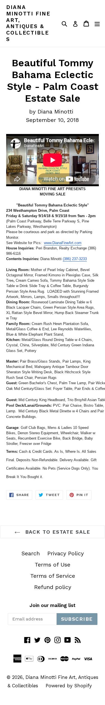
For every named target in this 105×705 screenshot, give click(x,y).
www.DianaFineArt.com (62, 243)
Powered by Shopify (69, 685)
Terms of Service (52, 575)
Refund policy (52, 587)
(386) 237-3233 (75, 259)
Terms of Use (52, 564)
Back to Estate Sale (56, 532)
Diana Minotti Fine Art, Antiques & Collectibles (28, 23)
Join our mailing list (52, 605)
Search (31, 553)
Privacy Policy (65, 553)
